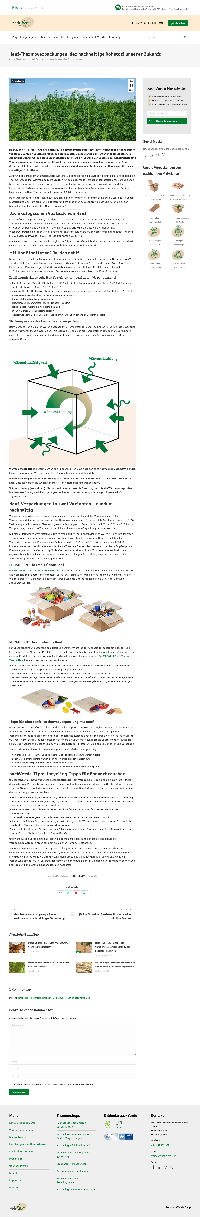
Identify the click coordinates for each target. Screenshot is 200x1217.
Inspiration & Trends (21, 1151)
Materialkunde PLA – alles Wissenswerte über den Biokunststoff (48, 945)
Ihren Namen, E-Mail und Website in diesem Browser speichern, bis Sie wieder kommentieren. (53, 1084)
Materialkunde (18, 81)
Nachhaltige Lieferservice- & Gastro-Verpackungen (73, 1136)
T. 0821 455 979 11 (154, 9)
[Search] (185, 37)
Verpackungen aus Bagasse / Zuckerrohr (73, 1154)
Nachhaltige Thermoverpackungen (76, 1189)
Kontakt (13, 1173)
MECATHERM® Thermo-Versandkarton (36, 570)
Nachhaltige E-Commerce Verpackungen (71, 1124)
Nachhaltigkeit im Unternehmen (27, 1144)
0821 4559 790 (160, 1144)
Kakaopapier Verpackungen (73, 1171)
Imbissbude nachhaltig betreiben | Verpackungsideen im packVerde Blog (54, 998)
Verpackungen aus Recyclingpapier (67, 1180)
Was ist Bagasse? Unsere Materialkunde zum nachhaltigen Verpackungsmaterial (115, 964)
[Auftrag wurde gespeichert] (17, 947)
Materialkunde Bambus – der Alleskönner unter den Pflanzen (48, 964)
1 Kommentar (92, 876)
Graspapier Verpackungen (72, 1163)
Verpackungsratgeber (22, 1130)
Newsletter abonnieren (167, 121)
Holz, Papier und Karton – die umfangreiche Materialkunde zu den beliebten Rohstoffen (112, 947)
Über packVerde (18, 1165)
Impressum (16, 1180)
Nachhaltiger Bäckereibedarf (73, 1145)
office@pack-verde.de (178, 9)
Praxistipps (15, 1158)
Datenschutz (16, 1187)
